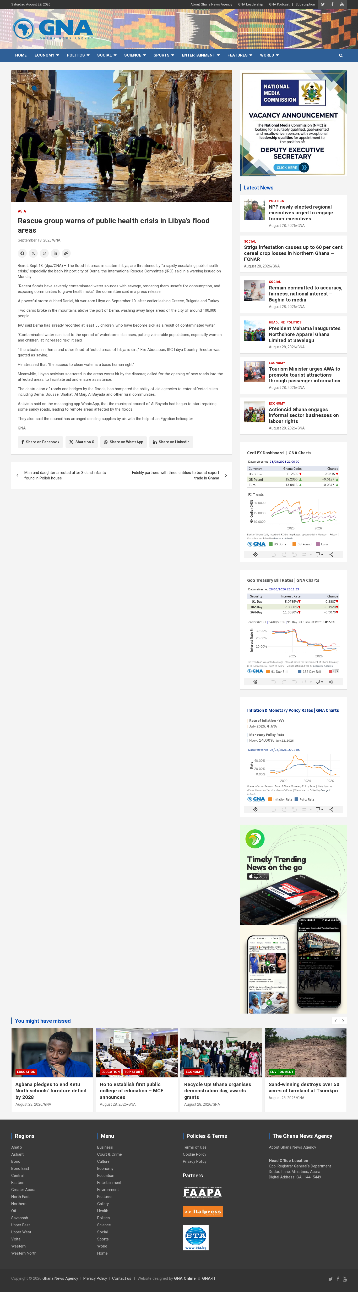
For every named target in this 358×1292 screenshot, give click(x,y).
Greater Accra (23, 1189)
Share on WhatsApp (126, 442)
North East (20, 1196)
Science (132, 55)
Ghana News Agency (60, 1278)
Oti (13, 1211)
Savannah (19, 1218)
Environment (282, 1072)
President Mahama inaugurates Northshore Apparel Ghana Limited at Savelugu (304, 334)
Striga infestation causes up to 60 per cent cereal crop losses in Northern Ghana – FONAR (293, 253)
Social (104, 55)
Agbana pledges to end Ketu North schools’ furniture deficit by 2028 (51, 1090)
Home (21, 55)
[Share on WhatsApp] (44, 253)
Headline (277, 322)
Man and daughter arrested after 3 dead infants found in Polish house (65, 475)
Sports (162, 55)
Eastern (17, 1182)
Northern (18, 1203)
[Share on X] (33, 253)
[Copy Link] (66, 253)
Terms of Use (195, 1147)
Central (17, 1175)
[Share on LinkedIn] (55, 253)
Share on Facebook (42, 442)
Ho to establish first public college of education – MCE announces (132, 1090)
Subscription (305, 4)
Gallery (103, 1203)
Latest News (259, 187)
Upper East (20, 1225)
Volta (15, 1239)
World (267, 55)
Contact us (121, 1278)
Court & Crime (109, 1154)
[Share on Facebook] (22, 253)
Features (237, 55)
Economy (45, 55)
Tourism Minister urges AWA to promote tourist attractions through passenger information (305, 375)
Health (102, 1211)
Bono (15, 1161)
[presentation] (335, 1021)
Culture (103, 1161)
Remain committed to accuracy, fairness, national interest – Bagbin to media (306, 294)
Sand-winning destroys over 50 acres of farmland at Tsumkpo (304, 1087)
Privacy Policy (195, 1161)
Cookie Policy (194, 1154)
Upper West (21, 1232)
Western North (23, 1253)
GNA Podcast (279, 4)
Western (18, 1246)
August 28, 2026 (282, 225)
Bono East (20, 1168)
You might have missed (43, 1021)
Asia (22, 211)
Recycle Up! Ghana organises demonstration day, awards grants (217, 1090)
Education (26, 1072)
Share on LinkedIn (174, 442)
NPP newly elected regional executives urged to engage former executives (301, 213)
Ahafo (16, 1147)
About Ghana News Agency (211, 4)
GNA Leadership (250, 4)
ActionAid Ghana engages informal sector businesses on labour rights (304, 415)
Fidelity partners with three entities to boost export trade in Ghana (175, 475)
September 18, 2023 (35, 240)
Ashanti (17, 1154)
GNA (57, 240)
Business (105, 1147)
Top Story (133, 1072)
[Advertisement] (121, 533)
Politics (76, 55)
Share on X (84, 442)
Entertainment (198, 55)
